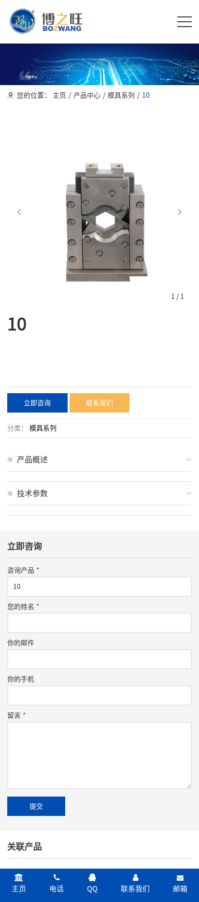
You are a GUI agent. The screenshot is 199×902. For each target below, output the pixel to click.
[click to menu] (184, 22)
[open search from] (160, 20)
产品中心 (86, 95)
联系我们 (135, 888)
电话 (56, 888)
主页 (59, 95)
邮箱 (180, 888)
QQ (92, 888)
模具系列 (121, 95)
